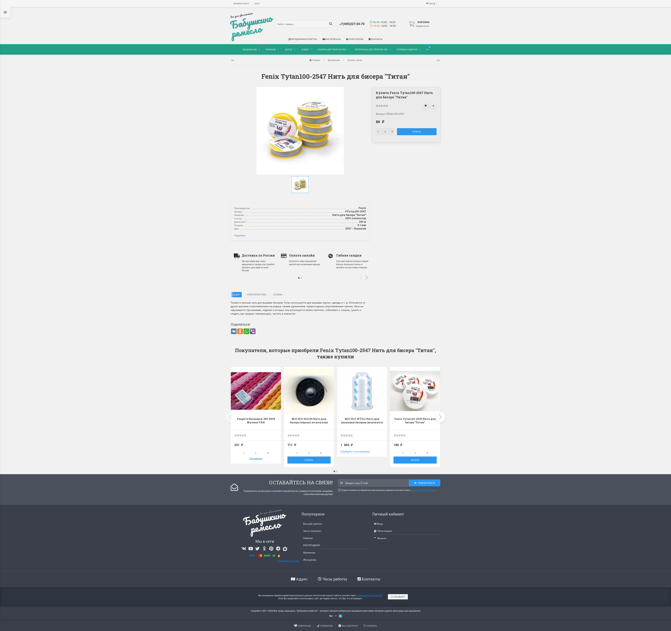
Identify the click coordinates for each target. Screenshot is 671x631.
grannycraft (241, 3)
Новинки (308, 538)
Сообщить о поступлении (355, 451)
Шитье (288, 49)
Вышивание (250, 49)
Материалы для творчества (371, 49)
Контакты (376, 39)
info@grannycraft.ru (303, 39)
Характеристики (256, 294)
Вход (432, 3)
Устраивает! (398, 596)
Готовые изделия (407, 49)
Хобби (305, 49)
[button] (300, 196)
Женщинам (309, 559)
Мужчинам (309, 552)
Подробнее (240, 235)
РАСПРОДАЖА (311, 545)
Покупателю (355, 39)
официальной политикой (423, 489)
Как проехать (333, 39)
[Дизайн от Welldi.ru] (340, 615)
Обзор (236, 294)
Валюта (381, 538)
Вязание (271, 49)
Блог (257, 3)
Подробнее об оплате (288, 560)
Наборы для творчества (332, 49)
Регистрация (384, 530)
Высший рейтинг (312, 523)
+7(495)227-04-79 (352, 23)
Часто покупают (312, 530)
